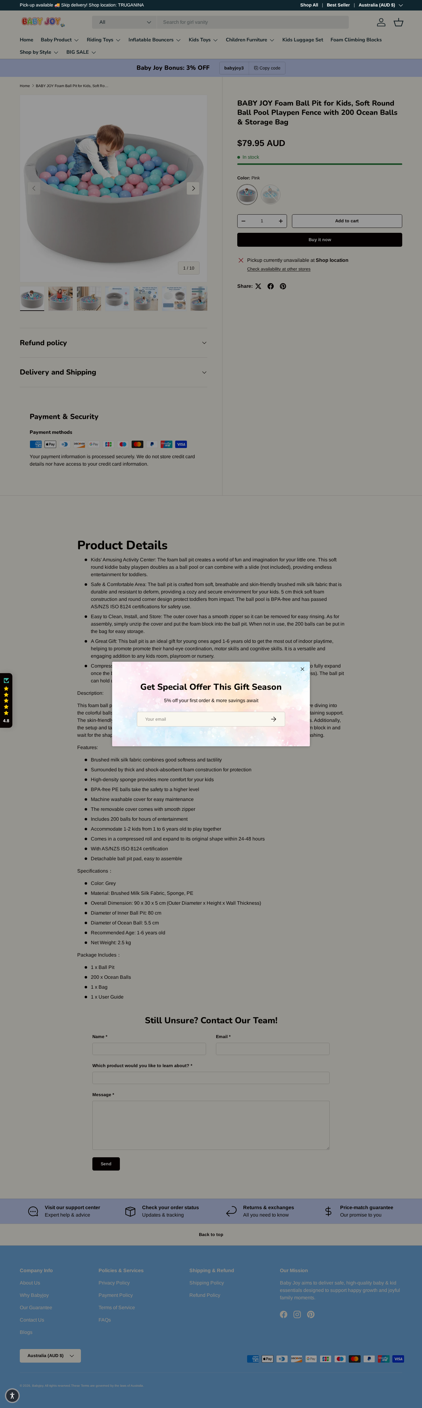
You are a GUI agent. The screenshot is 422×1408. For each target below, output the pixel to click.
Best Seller (338, 4)
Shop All (309, 4)
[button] (6, 700)
